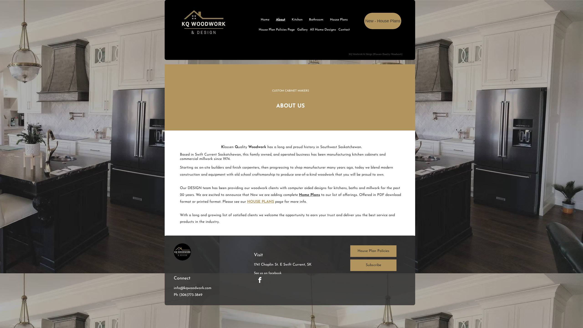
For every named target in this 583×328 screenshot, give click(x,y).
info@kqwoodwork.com (192, 288)
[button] (373, 265)
